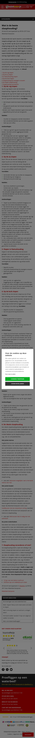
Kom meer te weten (10, 374)
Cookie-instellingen (17, 383)
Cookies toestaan (17, 379)
